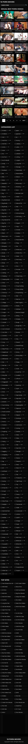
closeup (6, 296)
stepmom (20, 408)
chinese (6, 286)
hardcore (6, 514)
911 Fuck (18, 709)
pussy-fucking (19, 286)
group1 (6, 491)
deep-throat (7, 349)
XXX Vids (4, 709)
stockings (20, 418)
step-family (21, 395)
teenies (19, 458)
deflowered (6, 358)
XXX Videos (5, 623)
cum (5, 325)
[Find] (26, 5)
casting (5, 272)
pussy (19, 282)
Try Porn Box (19, 629)
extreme (5, 401)
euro (5, 395)
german (6, 464)
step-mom (20, 398)
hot (5, 540)
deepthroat (7, 352)
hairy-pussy (7, 501)
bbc (5, 173)
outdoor (20, 233)
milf (19, 180)
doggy (6, 378)
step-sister (20, 401)
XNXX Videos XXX (6, 682)
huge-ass (6, 547)
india (5, 560)
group (5, 484)
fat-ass (5, 421)
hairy (5, 497)
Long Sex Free (5, 603)
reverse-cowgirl (20, 313)
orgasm (20, 223)
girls (5, 474)
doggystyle (7, 382)
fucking (6, 448)
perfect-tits (20, 253)
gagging (6, 451)
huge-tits (6, 550)
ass (5, 153)
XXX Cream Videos (20, 583)
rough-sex (20, 325)
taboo (19, 435)
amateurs (6, 134)
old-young (20, 216)
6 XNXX (4, 629)
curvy (5, 342)
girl (5, 468)
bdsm (5, 180)
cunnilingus (7, 339)
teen (19, 444)
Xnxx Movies (19, 676)
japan (19, 130)
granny (6, 481)
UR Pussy (18, 646)
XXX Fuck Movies (20, 590)
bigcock (6, 226)
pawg (19, 243)
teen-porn (20, 448)
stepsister (20, 411)
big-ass (6, 196)
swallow (20, 431)
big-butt (6, 210)
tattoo (19, 438)
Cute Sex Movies (6, 606)
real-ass (20, 299)
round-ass (20, 329)
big (5, 193)
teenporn (20, 461)
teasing (19, 441)
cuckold (6, 322)
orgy (19, 226)
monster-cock (19, 194)
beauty (5, 186)
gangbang (6, 454)
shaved (19, 342)
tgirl (19, 471)
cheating (6, 276)
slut (19, 365)
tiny (19, 484)
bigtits (5, 229)
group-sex (6, 487)
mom (19, 190)
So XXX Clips (19, 613)
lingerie (20, 160)
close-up (6, 292)
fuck (5, 444)
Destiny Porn (5, 676)
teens (19, 464)
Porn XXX (4, 705)
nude (19, 210)
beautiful (6, 183)
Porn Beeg (18, 699)
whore (19, 547)
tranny (19, 494)
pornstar (20, 269)
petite (19, 256)
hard (5, 507)
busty (5, 263)
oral (19, 220)
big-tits (6, 223)
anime (5, 147)
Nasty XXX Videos (20, 596)
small (19, 368)
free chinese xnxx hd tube (7, 584)
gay (5, 461)
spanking (20, 385)
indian (5, 564)
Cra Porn (4, 600)
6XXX (17, 692)
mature (19, 177)
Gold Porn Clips (20, 626)
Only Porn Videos (6, 672)
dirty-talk (6, 375)
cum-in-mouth (6, 329)
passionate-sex (20, 240)
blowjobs (6, 246)
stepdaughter (21, 405)
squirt (19, 388)
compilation (7, 306)
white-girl (20, 540)
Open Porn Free (6, 610)
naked (19, 196)
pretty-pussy (21, 276)
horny (5, 537)
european (6, 398)
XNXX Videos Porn (6, 679)
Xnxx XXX (18, 682)
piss (19, 263)
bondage (6, 249)
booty (5, 256)
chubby (6, 289)
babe (5, 167)
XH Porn (4, 590)
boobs (5, 253)
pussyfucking (21, 292)
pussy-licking (19, 289)
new (19, 206)
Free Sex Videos (6, 616)
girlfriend (6, 471)
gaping (5, 458)
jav (18, 137)
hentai (5, 524)
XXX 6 (3, 712)
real (19, 296)
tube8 (19, 507)
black (5, 233)
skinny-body (21, 355)
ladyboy (20, 143)
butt (5, 266)
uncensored (21, 511)
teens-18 (20, 468)
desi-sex (6, 365)
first (5, 435)
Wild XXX (4, 593)
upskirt (19, 517)
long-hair (20, 163)
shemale (20, 349)
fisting (5, 441)
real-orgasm (21, 302)
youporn (20, 570)
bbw (5, 177)
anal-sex (6, 143)
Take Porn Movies (6, 619)
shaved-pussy (19, 346)
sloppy (19, 362)
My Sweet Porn (6, 639)
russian (20, 332)
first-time (6, 438)
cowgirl (6, 315)
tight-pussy (21, 481)
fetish (5, 428)
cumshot (6, 335)
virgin (19, 524)
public (19, 279)
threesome (20, 478)
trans (19, 497)
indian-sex (6, 570)
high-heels (6, 527)
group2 (5, 494)
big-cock (6, 213)
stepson (20, 415)
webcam (20, 530)
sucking (20, 428)
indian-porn (7, 567)
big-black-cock (6, 200)
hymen (5, 557)
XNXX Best (4, 586)
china (5, 282)
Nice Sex (18, 696)
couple (5, 312)
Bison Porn (19, 586)
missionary (20, 183)
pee (19, 246)
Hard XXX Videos (6, 596)
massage (20, 167)
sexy (19, 339)
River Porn (18, 662)
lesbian (20, 150)
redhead (20, 309)
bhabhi (5, 190)
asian (5, 150)
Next (24, 120)
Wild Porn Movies (6, 633)
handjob (6, 504)
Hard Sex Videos (6, 656)
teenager (20, 451)
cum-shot (6, 332)
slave (19, 358)
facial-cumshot (6, 412)
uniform (20, 514)
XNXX (17, 633)
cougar (5, 309)
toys (19, 491)
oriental (19, 229)
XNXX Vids (18, 679)
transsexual (20, 504)
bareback (6, 170)
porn (19, 266)
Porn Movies (19, 623)
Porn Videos (5, 613)
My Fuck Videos (6, 653)
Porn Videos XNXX (20, 672)
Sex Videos (19, 689)
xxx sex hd (5, 662)
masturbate (20, 170)
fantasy (6, 418)
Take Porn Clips (20, 616)
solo (19, 382)
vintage (19, 521)
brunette (6, 259)
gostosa (6, 478)
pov (19, 272)
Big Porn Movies (20, 593)
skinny (19, 352)
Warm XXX (5, 643)
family (5, 415)
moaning (20, 186)
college (6, 302)
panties (19, 236)
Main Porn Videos (20, 603)
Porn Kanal (5, 669)
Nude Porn (19, 705)
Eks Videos (19, 600)
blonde (5, 239)
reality (19, 306)
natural (20, 200)
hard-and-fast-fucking (6, 511)
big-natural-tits (6, 220)
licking (19, 157)
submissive (21, 425)
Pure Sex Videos (6, 636)
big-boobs (6, 203)
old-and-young (20, 213)
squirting (20, 392)
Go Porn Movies (20, 619)
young (19, 564)
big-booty (6, 206)
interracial (6, 573)
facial (5, 408)
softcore (19, 378)
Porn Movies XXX (6, 646)
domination (7, 385)
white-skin (20, 544)
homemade (7, 534)
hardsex (6, 517)
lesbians (20, 153)
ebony (5, 388)
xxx (19, 560)
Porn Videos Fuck (6, 692)
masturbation (19, 174)
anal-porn (6, 140)
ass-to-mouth (5, 160)
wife (19, 550)
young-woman (20, 567)
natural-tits (21, 203)
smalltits (20, 375)
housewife (6, 544)
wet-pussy (20, 537)
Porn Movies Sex (20, 702)
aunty (5, 163)
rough (19, 322)
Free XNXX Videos (6, 659)
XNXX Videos (5, 626)
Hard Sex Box (5, 689)
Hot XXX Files (19, 653)
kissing (19, 140)
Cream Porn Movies (7, 702)
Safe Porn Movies (20, 656)
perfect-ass (20, 249)
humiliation (6, 554)
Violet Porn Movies (21, 659)
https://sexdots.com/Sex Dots (21, 609)
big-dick (6, 216)
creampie (6, 319)
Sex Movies (19, 669)
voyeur (19, 527)
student (19, 421)
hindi (5, 530)
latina (19, 147)
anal (5, 137)
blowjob (6, 243)
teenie (19, 454)
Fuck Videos (19, 643)
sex (19, 335)
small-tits (20, 372)
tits (19, 487)
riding (19, 315)
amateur (6, 130)
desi (5, 362)
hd (4, 521)
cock (5, 299)
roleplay (20, 319)
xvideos (20, 557)
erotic (5, 392)
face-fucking (7, 405)
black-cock (6, 236)
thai (18, 474)
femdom (6, 425)
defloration (7, 355)
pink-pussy (20, 259)
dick (5, 368)
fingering (6, 431)
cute (5, 345)
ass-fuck (6, 157)
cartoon (5, 269)
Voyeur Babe (19, 666)
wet (19, 534)
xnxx (19, 554)
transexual (20, 501)
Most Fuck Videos (20, 606)
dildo (5, 372)
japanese (20, 134)
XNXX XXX (4, 686)
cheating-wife (7, 279)
